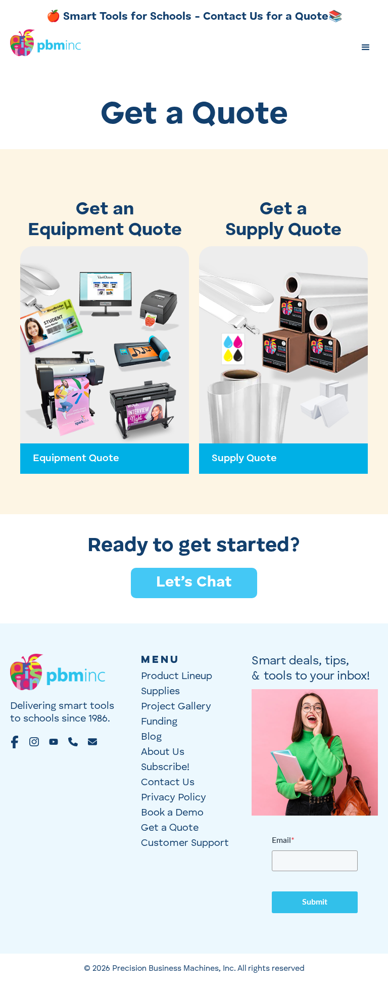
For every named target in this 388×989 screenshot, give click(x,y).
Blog (151, 737)
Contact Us (168, 783)
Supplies (160, 692)
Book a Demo (172, 813)
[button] (366, 47)
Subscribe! (165, 767)
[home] (45, 48)
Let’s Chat (194, 582)
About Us (162, 752)
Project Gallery (176, 707)
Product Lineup (176, 676)
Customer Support (185, 843)
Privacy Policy (173, 798)
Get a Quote (170, 828)
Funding (159, 722)
